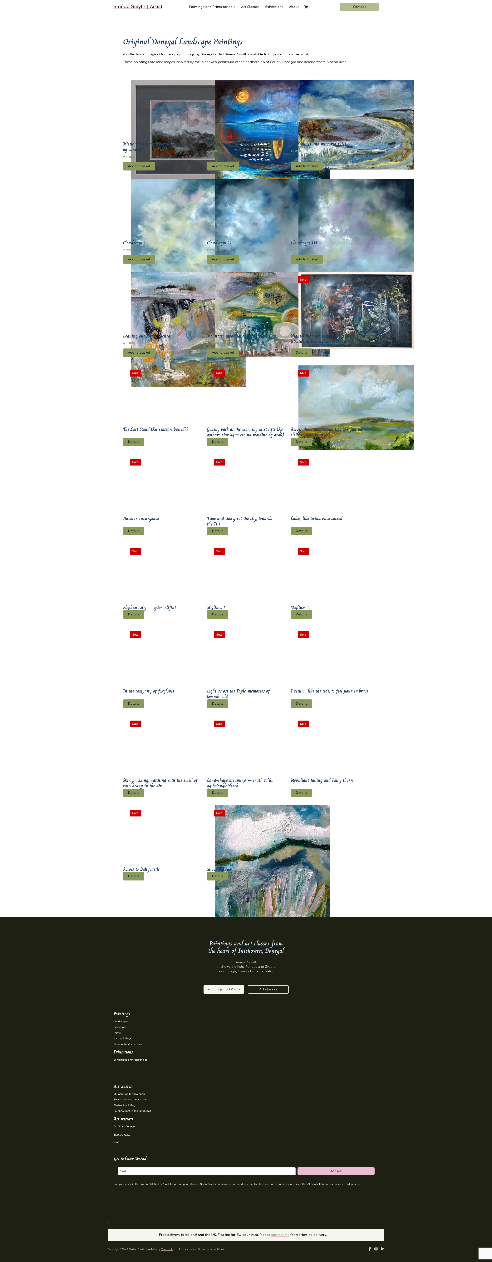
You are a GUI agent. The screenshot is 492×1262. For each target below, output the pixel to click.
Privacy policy (187, 1249)
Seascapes (120, 1027)
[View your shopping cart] (306, 6)
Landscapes (121, 1021)
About (294, 6)
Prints (117, 1033)
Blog (116, 1142)
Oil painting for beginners (129, 1094)
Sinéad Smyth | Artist (137, 6)
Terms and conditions (211, 1249)
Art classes (268, 989)
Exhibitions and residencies (130, 1059)
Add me (336, 1171)
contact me (280, 1235)
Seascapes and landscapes (130, 1099)
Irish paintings (122, 1038)
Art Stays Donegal (124, 1126)
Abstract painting (124, 1105)
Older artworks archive (128, 1044)
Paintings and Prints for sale (212, 6)
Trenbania (167, 1249)
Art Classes (250, 6)
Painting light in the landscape (132, 1111)
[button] (162, 166)
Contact (359, 7)
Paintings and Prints (223, 989)
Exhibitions (274, 6)
